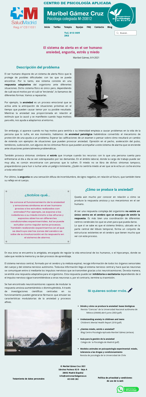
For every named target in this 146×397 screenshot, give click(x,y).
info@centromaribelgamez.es (72, 376)
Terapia (68, 27)
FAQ (89, 27)
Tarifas (57, 27)
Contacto (99, 27)
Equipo (79, 27)
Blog (110, 27)
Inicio (47, 27)
